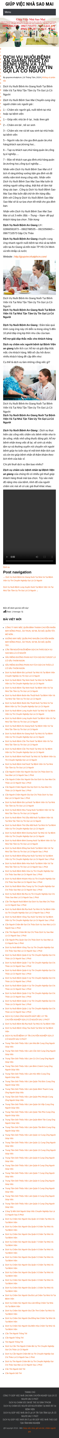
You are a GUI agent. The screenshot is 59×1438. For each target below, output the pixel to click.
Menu (8, 12)
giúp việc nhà (0, 107)
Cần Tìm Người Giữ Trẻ (15, 1369)
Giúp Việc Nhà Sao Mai (29, 4)
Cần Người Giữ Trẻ (13, 1373)
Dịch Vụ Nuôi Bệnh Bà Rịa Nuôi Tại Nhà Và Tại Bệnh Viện (30, 1024)
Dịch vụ (6, 567)
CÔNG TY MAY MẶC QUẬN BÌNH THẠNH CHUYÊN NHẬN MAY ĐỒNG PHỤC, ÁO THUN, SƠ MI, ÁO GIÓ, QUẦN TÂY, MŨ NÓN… (30, 630)
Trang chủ (30, 1392)
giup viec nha (0, 66)
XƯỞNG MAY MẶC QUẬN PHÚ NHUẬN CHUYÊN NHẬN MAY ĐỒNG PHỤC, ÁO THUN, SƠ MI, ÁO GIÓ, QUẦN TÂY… (29, 642)
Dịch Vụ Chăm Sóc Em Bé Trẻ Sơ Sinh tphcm (30, 1402)
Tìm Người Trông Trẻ (14, 1342)
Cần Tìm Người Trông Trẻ (16, 1333)
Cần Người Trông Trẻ (14, 1338)
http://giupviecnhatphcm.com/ (30, 256)
